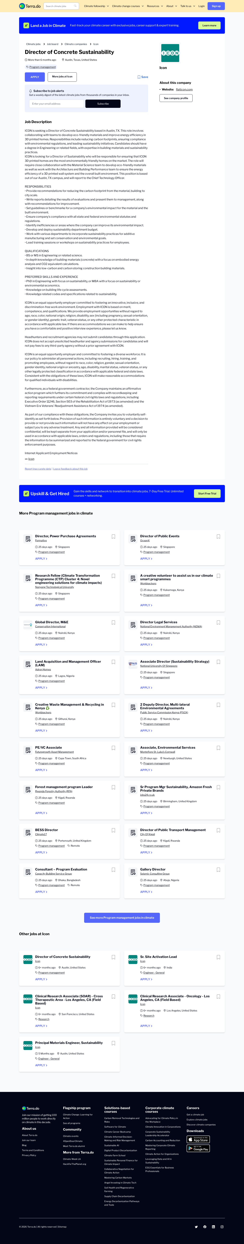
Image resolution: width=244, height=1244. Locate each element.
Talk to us (185, 6)
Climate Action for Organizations (162, 1154)
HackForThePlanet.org (74, 1164)
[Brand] (30, 6)
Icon (95, 44)
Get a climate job (195, 1114)
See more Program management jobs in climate (122, 917)
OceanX (145, 540)
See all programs (71, 1123)
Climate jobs (33, 44)
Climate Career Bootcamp (117, 1131)
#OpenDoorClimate (73, 1141)
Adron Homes (43, 669)
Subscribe (103, 103)
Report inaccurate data (38, 468)
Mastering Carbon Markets (118, 1177)
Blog (24, 1145)
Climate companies (76, 44)
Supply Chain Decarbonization (119, 1196)
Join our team (29, 1140)
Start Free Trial (207, 493)
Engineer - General (154, 972)
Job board (52, 44)
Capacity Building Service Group (53, 873)
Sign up (216, 6)
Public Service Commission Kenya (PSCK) (164, 712)
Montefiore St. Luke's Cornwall (157, 751)
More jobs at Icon (62, 76)
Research (43, 1019)
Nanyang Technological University (54, 586)
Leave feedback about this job (70, 468)
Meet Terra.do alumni (74, 1146)
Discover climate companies (201, 1124)
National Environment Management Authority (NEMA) (171, 626)
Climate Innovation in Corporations (163, 1126)
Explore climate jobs (197, 1119)
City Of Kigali (147, 834)
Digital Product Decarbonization (120, 1150)
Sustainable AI (111, 1145)
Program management (42, 66)
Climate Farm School (114, 1155)
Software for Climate (115, 1126)
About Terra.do (29, 1135)
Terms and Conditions (33, 1150)
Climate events (70, 1136)
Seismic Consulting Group (155, 873)
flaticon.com (184, 89)
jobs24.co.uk (147, 794)
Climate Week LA (72, 1159)
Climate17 (41, 834)
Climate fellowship (94, 6)
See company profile (176, 98)
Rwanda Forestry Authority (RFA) (53, 791)
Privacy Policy (29, 1155)
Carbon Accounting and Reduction (162, 1140)
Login (201, 6)
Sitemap (62, 1226)
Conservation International (50, 626)
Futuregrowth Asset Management (54, 751)
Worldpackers (148, 583)
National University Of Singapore (158, 665)
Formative (41, 540)
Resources (153, 6)
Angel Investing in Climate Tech (120, 1182)
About (169, 6)
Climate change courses (126, 6)
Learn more (209, 25)
